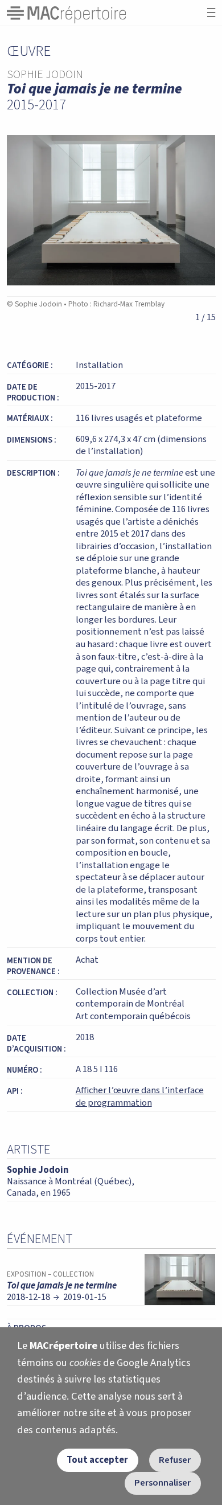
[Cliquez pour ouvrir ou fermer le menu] (211, 12)
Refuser (175, 1460)
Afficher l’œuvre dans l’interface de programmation (140, 1096)
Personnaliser (162, 1483)
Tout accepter (97, 1460)
